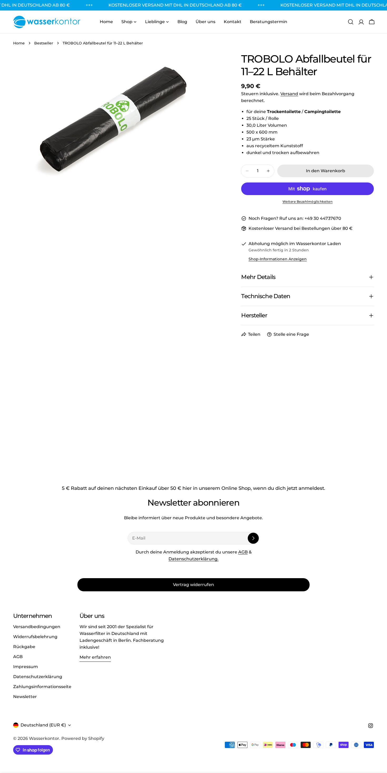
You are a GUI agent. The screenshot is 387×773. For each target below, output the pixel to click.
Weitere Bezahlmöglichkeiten (307, 202)
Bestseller (43, 43)
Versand (289, 93)
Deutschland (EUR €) (43, 725)
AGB (243, 552)
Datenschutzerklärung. (193, 558)
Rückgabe (24, 646)
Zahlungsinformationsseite (42, 686)
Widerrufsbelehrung (35, 636)
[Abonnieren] (253, 538)
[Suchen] (350, 22)
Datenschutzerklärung (37, 676)
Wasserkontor (44, 738)
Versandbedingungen (36, 626)
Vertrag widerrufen (193, 584)
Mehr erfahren (95, 657)
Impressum (25, 666)
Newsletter (25, 696)
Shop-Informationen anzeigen (278, 259)
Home (19, 43)
